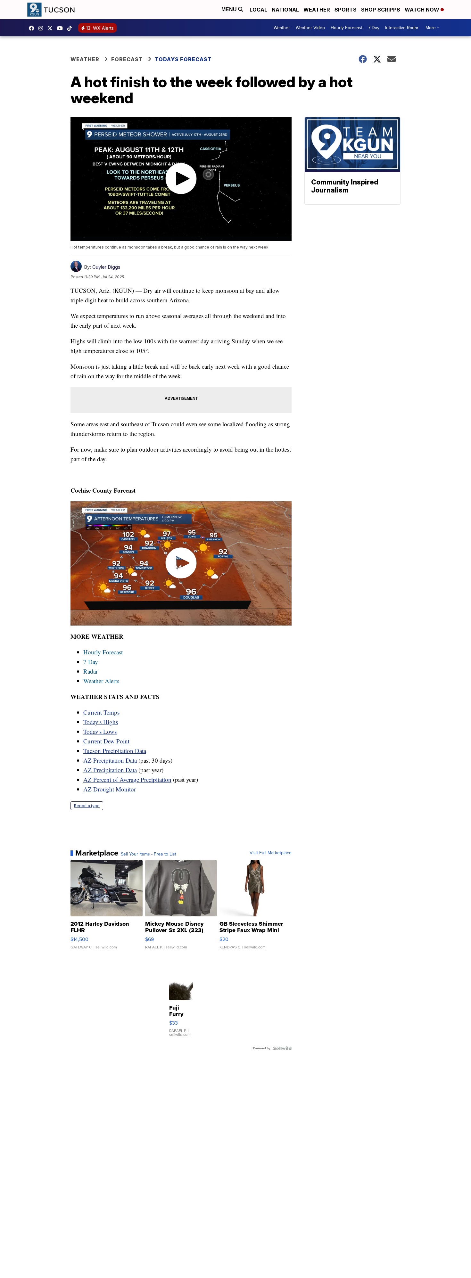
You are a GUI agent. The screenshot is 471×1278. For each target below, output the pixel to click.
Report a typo (87, 805)
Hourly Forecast (346, 27)
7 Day (373, 27)
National (285, 9)
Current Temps (101, 712)
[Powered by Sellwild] (282, 1048)
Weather (316, 9)
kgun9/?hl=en (42, 28)
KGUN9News (33, 28)
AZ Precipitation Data (110, 760)
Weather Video (310, 27)
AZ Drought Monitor (109, 789)
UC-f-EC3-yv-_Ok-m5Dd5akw (61, 28)
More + (432, 27)
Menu (229, 9)
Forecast (127, 59)
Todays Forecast (183, 59)
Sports (346, 9)
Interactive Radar (401, 27)
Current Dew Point (106, 741)
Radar (90, 671)
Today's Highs (100, 722)
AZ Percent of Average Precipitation (127, 779)
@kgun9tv (71, 28)
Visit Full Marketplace (271, 853)
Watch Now (423, 9)
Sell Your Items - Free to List (148, 854)
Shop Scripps (380, 9)
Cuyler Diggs (106, 267)
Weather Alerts (101, 681)
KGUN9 (51, 28)
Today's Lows (100, 731)
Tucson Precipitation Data (114, 751)
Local (258, 9)
